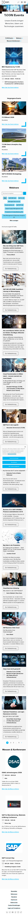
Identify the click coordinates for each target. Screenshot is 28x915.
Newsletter (14, 891)
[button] (18, 2)
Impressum (14, 899)
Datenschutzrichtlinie (12, 454)
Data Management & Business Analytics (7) (14, 216)
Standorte (14, 897)
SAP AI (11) (21, 198)
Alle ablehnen (14, 462)
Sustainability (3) (9, 205)
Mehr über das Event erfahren (10, 87)
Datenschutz (14, 902)
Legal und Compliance (14, 908)
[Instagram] (18, 912)
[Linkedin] (7, 912)
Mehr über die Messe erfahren (10, 789)
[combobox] (12, 193)
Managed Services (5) (14, 201)
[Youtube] (12, 912)
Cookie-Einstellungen (14, 905)
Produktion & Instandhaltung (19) (14, 212)
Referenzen (14, 894)
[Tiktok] (21, 912)
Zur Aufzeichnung (10, 268)
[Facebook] (15, 912)
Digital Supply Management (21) (14, 208)
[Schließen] (25, 447)
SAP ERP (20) (12, 198)
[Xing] (10, 912)
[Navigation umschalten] (25, 2)
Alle (5, 198)
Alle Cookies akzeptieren (14, 466)
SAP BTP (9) (20, 205)
